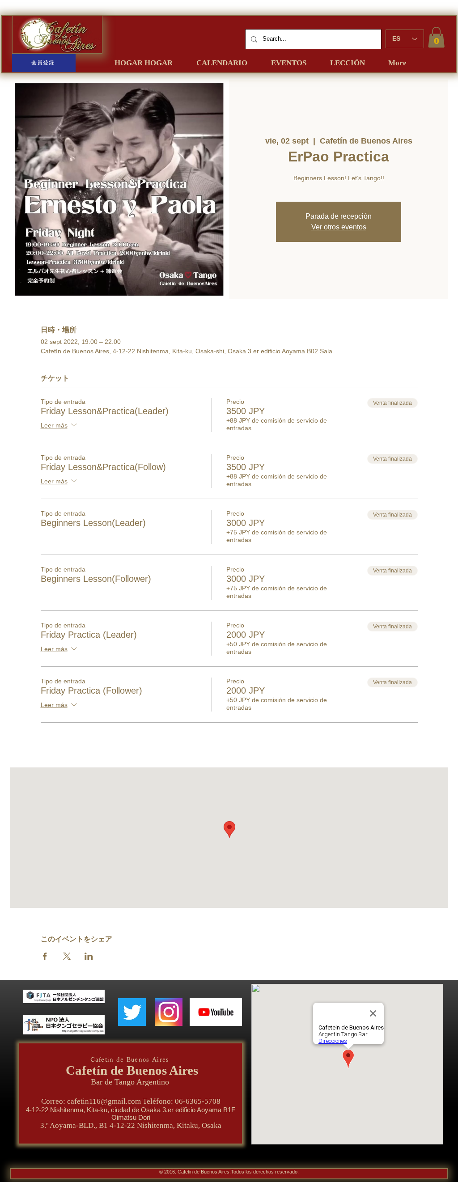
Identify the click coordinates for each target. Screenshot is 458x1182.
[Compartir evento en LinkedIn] (89, 956)
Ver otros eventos (338, 227)
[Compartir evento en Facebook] (45, 956)
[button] (436, 37)
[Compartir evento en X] (67, 956)
